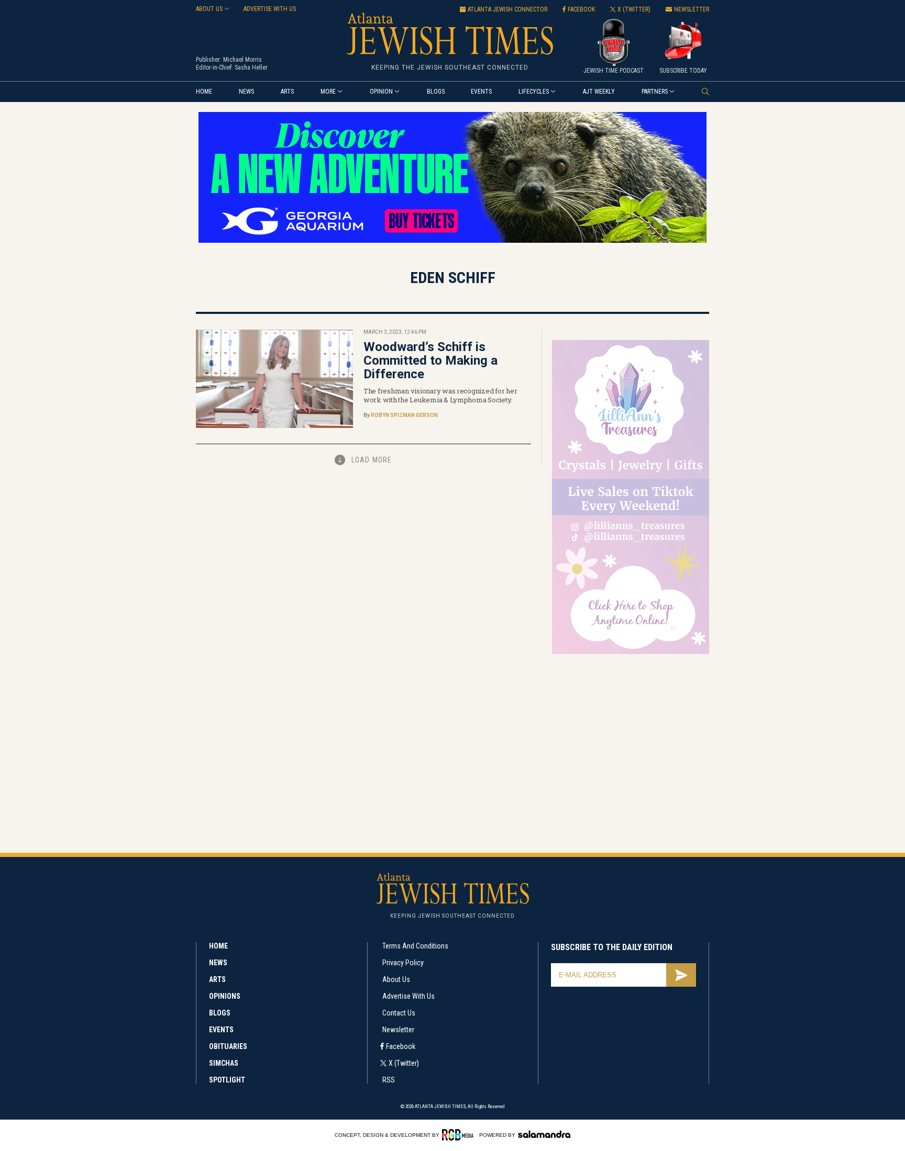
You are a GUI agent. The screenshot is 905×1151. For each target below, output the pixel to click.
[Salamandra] (544, 1134)
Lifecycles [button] (533, 91)
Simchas (223, 1063)
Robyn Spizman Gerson (404, 415)
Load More (371, 460)
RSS (388, 1080)
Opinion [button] (381, 91)
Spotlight (227, 1080)
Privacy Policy (403, 962)
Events (481, 91)
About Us (396, 979)
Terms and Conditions (415, 946)
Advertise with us (270, 9)
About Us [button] (209, 9)
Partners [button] (655, 91)
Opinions (224, 996)
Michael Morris (242, 59)
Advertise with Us (408, 996)
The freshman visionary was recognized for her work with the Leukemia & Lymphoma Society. (440, 395)
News (246, 91)
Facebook (400, 1046)
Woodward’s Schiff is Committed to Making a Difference (430, 360)
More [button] (328, 91)
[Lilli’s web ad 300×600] (630, 652)
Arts (287, 91)
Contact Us (398, 1013)
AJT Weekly (599, 91)
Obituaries (228, 1046)
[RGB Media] (459, 1135)
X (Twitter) (404, 1063)
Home (204, 91)
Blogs (436, 91)
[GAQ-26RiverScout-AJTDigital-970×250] (452, 241)
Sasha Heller (251, 67)
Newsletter (398, 1029)
